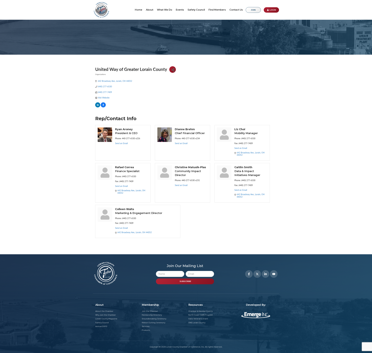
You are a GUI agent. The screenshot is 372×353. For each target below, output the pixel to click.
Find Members (217, 9)
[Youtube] (274, 274)
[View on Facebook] (103, 107)
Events (180, 9)
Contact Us (236, 9)
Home (138, 9)
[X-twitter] (257, 274)
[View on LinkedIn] (97, 107)
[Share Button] (172, 69)
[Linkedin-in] (265, 274)
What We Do (164, 9)
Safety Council (196, 9)
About (149, 9)
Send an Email (121, 144)
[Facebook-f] (249, 274)
